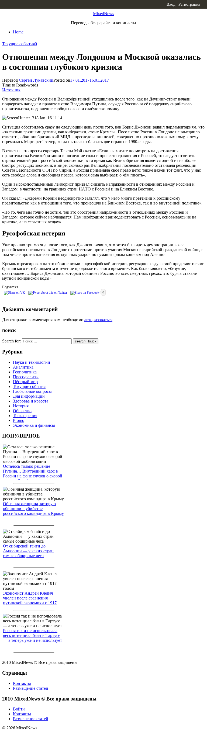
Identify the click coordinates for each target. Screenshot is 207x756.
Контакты (22, 683)
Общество (22, 410)
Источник (11, 90)
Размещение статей (30, 688)
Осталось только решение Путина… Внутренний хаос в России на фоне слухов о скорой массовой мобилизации (32, 473)
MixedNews (103, 13)
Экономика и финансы (34, 425)
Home (18, 32)
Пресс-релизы (26, 376)
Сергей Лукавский (36, 80)
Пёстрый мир (25, 381)
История (21, 406)
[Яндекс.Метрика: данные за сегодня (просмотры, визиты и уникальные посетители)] (44, 737)
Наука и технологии (31, 362)
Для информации (29, 396)
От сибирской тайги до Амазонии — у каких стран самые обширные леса (28, 551)
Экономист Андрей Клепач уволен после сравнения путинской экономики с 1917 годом (30, 600)
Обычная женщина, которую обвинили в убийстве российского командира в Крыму (33, 508)
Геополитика (25, 372)
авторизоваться (98, 319)
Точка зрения (25, 415)
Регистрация (189, 4)
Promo (18, 420)
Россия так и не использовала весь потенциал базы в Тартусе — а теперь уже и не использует (32, 635)
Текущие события (18, 43)
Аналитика (23, 367)
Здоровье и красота (30, 401)
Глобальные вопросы (32, 391)
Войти (19, 709)
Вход (171, 4)
